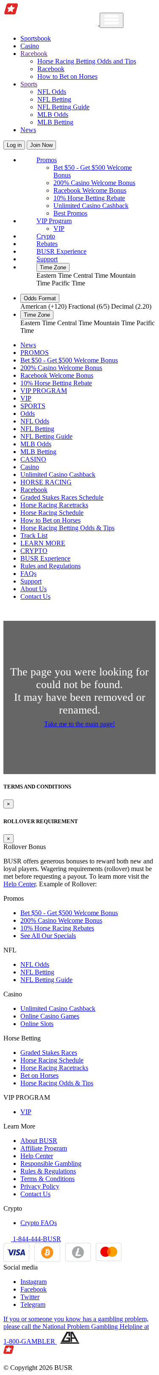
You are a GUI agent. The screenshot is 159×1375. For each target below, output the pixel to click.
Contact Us (35, 596)
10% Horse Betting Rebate (89, 198)
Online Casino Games (49, 1016)
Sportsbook (35, 38)
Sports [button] (28, 84)
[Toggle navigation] (111, 20)
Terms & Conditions (47, 1178)
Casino (29, 46)
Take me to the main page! (79, 724)
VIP (58, 228)
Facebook (33, 1289)
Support (47, 259)
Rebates (47, 243)
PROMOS (34, 352)
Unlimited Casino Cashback (90, 205)
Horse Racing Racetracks (54, 505)
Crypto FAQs (38, 1222)
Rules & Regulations (48, 1171)
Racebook (50, 68)
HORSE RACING (46, 482)
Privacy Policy (39, 1186)
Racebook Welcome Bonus (89, 190)
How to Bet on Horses (67, 76)
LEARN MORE (42, 543)
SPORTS (32, 405)
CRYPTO (33, 550)
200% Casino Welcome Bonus (94, 182)
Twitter (29, 1296)
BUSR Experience (61, 251)
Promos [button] (46, 159)
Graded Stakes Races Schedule (61, 497)
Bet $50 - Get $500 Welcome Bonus (69, 360)
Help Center (19, 884)
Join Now (41, 145)
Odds (27, 413)
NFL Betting (54, 99)
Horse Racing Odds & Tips (56, 1083)
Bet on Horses (39, 1075)
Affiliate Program (43, 1148)
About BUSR (38, 1140)
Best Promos (70, 213)
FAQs (28, 573)
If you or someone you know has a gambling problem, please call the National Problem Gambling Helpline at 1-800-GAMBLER (76, 1330)
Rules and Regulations (50, 566)
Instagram (33, 1281)
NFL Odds (51, 91)
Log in (14, 145)
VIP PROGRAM (43, 390)
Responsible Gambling (50, 1163)
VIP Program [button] (54, 220)
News (28, 129)
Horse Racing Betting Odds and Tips (86, 61)
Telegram (32, 1304)
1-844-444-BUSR (36, 1238)
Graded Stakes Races (48, 1052)
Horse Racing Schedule (52, 512)
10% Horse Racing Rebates (57, 928)
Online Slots (36, 1023)
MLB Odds (52, 114)
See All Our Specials (48, 935)
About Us (33, 588)
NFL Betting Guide (63, 107)
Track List (33, 535)
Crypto (45, 236)
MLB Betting (55, 122)
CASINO (33, 459)
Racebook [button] (33, 53)
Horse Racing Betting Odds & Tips (67, 527)
